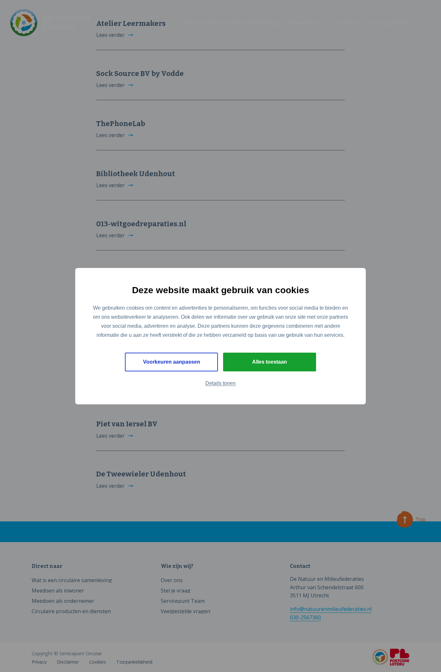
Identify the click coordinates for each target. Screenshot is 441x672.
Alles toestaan (269, 362)
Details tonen (220, 383)
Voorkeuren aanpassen (171, 362)
